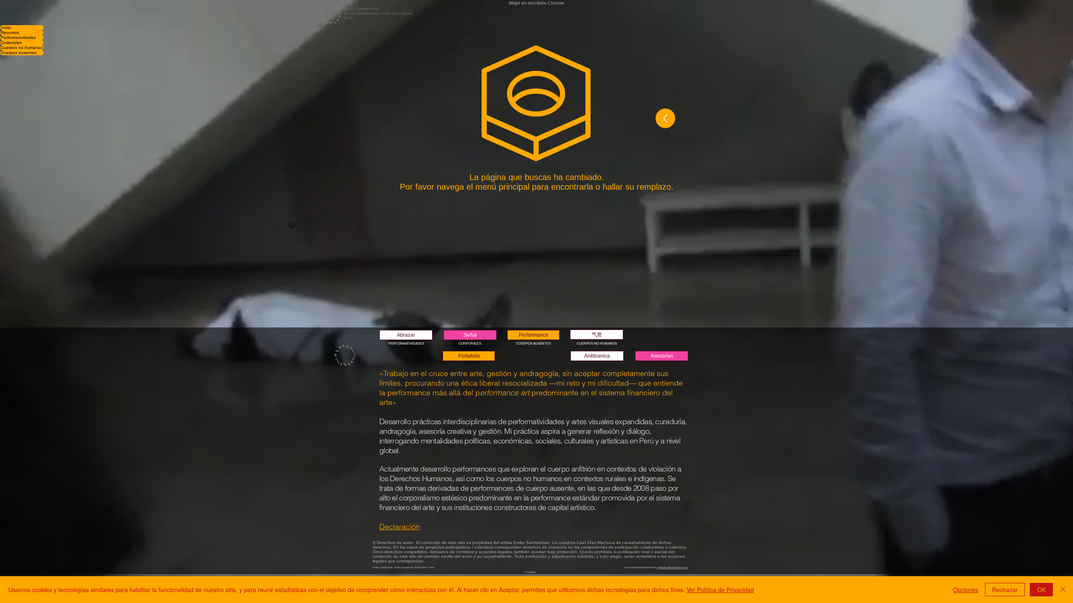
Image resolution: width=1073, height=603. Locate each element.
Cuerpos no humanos (22, 47)
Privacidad (529, 572)
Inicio (6, 27)
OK (1041, 589)
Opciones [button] (965, 589)
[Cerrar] (1063, 589)
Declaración (399, 526)
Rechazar (1005, 589)
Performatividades (18, 37)
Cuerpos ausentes (18, 52)
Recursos (10, 32)
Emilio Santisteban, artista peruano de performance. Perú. (404, 567)
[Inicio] (665, 118)
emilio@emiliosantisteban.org (672, 567)
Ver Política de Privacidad (720, 589)
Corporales (11, 42)
